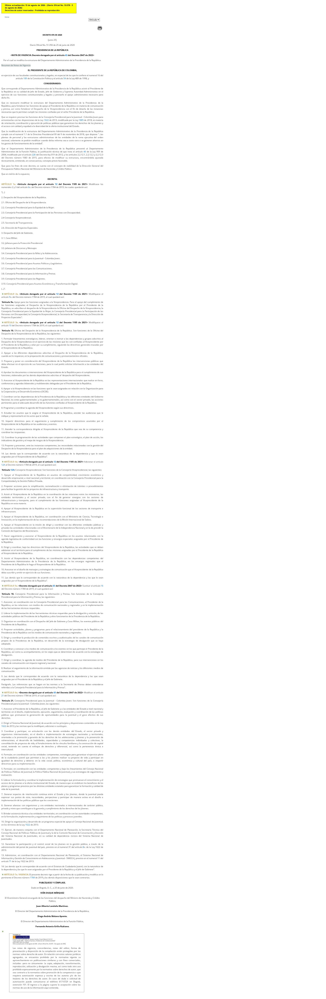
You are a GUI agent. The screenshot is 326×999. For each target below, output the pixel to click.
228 (33, 154)
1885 (81, 120)
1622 (46, 120)
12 (56, 184)
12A (3, 464)
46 (85, 151)
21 (2, 695)
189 (25, 78)
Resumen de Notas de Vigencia (16, 65)
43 (66, 55)
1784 (32, 877)
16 (102, 585)
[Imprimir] (100, 30)
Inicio (7, 17)
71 (10, 861)
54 (65, 78)
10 (10, 325)
